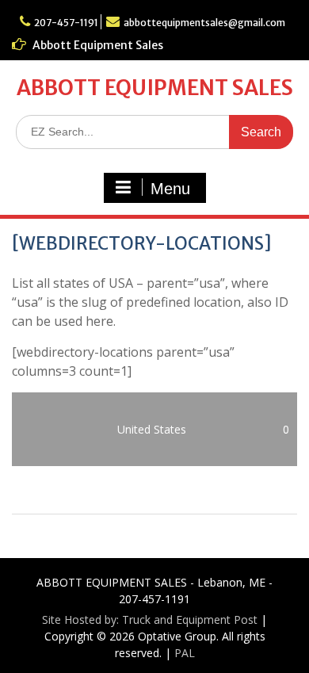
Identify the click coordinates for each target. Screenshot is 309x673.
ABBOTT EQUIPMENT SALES (155, 88)
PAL (184, 652)
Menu (170, 188)
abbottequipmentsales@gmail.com (204, 23)
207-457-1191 (66, 23)
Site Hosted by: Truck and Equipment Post (150, 619)
